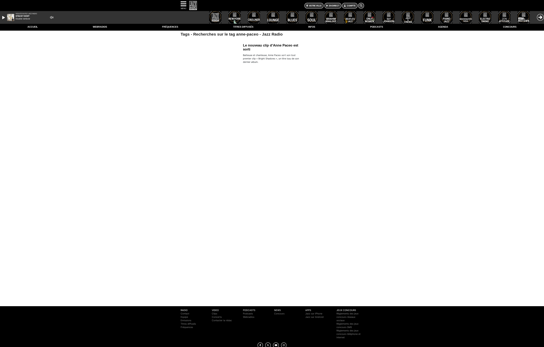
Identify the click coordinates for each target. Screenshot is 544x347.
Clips (214, 313)
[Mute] (52, 17)
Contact (185, 313)
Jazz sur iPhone (313, 313)
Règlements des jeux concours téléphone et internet (348, 334)
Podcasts (376, 27)
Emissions (186, 320)
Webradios (100, 27)
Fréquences (170, 27)
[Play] (4, 17)
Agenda (443, 27)
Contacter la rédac (222, 320)
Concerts (217, 317)
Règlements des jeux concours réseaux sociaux (347, 317)
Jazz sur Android (314, 317)
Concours (510, 27)
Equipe (184, 317)
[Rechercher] (361, 6)
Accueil (32, 27)
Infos (311, 27)
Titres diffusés (243, 27)
